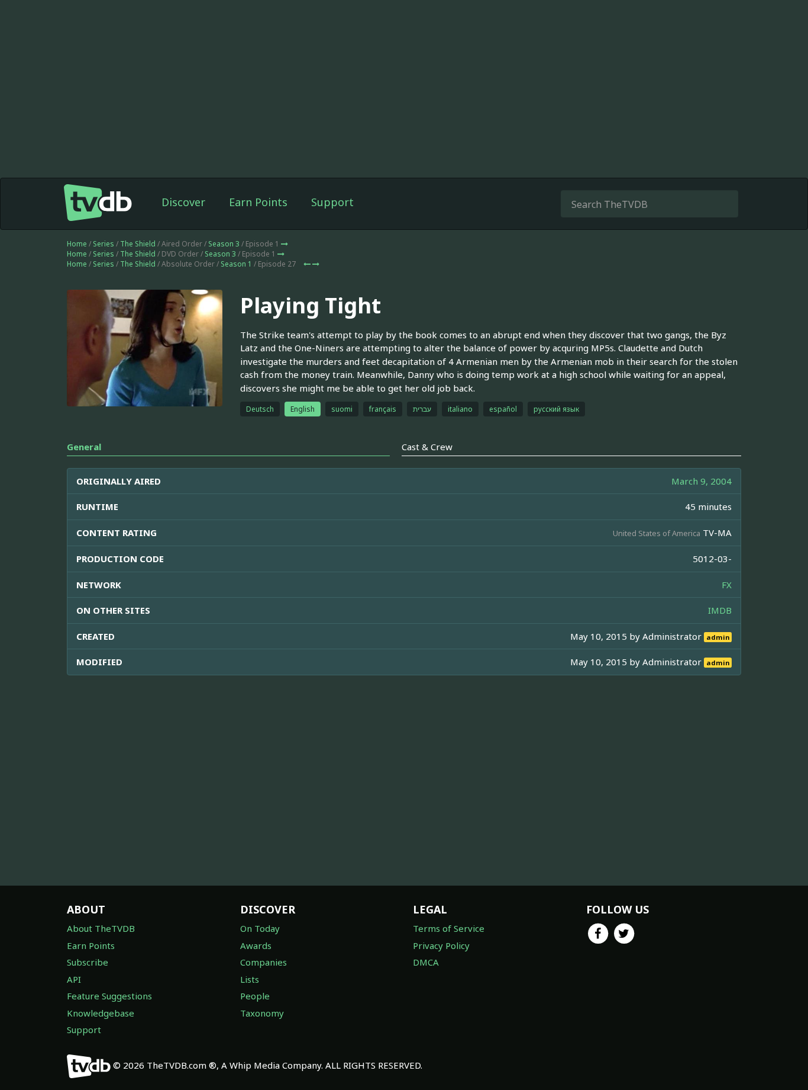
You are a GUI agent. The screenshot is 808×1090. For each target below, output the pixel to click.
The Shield (138, 244)
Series (103, 244)
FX (727, 585)
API (74, 979)
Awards (256, 945)
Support (332, 202)
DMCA (426, 962)
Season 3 (224, 244)
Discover (183, 202)
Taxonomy (262, 1013)
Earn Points (258, 202)
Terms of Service (448, 928)
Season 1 (236, 264)
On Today (260, 928)
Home (77, 244)
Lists (249, 979)
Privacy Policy (441, 945)
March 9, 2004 (701, 481)
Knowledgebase (100, 1013)
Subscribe (87, 962)
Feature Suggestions (109, 996)
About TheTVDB (101, 928)
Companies (263, 962)
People (255, 996)
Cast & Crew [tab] (427, 447)
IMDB (720, 610)
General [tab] (84, 447)
